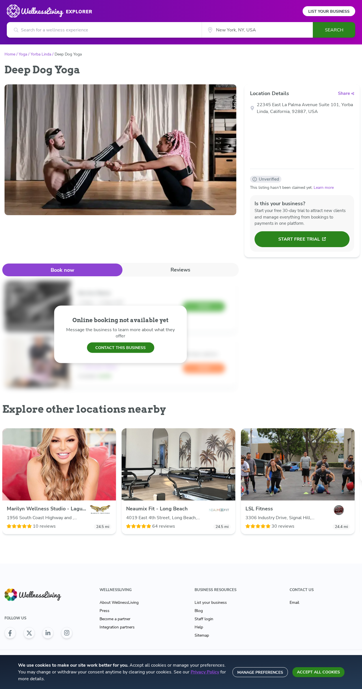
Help (199, 627)
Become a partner (115, 619)
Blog (199, 610)
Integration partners (117, 627)
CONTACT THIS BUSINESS (120, 347)
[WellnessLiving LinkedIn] (47, 633)
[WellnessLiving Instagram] (66, 633)
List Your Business (329, 11)
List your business (211, 602)
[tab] (62, 270)
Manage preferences (260, 672)
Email (294, 602)
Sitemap (202, 635)
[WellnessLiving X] (29, 633)
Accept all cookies (318, 672)
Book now (62, 270)
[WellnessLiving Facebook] (10, 633)
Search (334, 30)
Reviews (180, 269)
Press (104, 610)
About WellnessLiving (119, 602)
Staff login (204, 619)
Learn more (324, 187)
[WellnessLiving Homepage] (38, 595)
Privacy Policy (205, 672)
